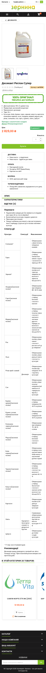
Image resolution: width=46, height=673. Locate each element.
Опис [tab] (7, 196)
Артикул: (34, 87)
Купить (19, 612)
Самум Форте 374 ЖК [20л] (19, 599)
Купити (23, 146)
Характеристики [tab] (13, 199)
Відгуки (10, 204)
